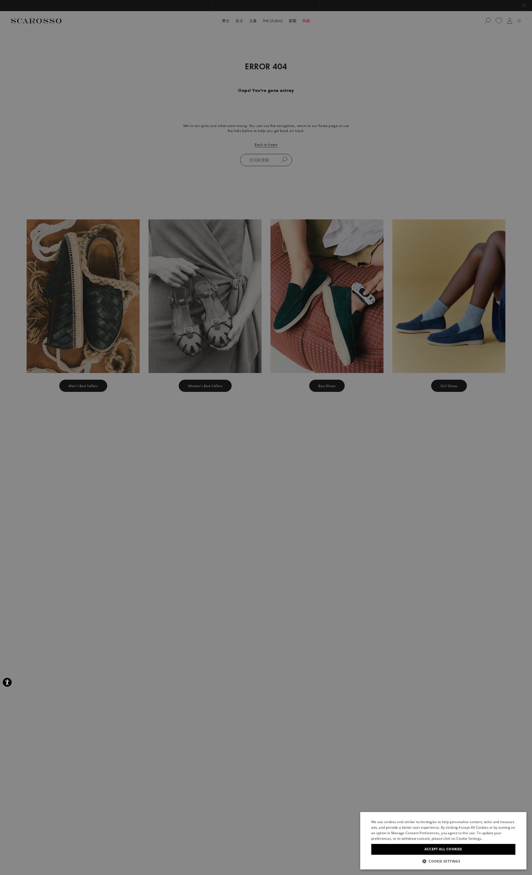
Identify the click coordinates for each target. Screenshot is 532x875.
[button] (443, 861)
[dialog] (266, 437)
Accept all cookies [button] (443, 849)
